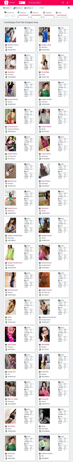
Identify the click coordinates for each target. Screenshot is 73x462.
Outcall (42, 8)
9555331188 (45, 77)
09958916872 (12, 131)
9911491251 (11, 159)
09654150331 (12, 322)
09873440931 (45, 186)
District (7, 8)
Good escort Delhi (34, 2)
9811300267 (45, 295)
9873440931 (45, 458)
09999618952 (12, 50)
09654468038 (12, 77)
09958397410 (12, 104)
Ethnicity (29, 8)
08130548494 (45, 159)
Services (18, 8)
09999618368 (45, 104)
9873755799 (45, 131)
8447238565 (11, 349)
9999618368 (11, 458)
